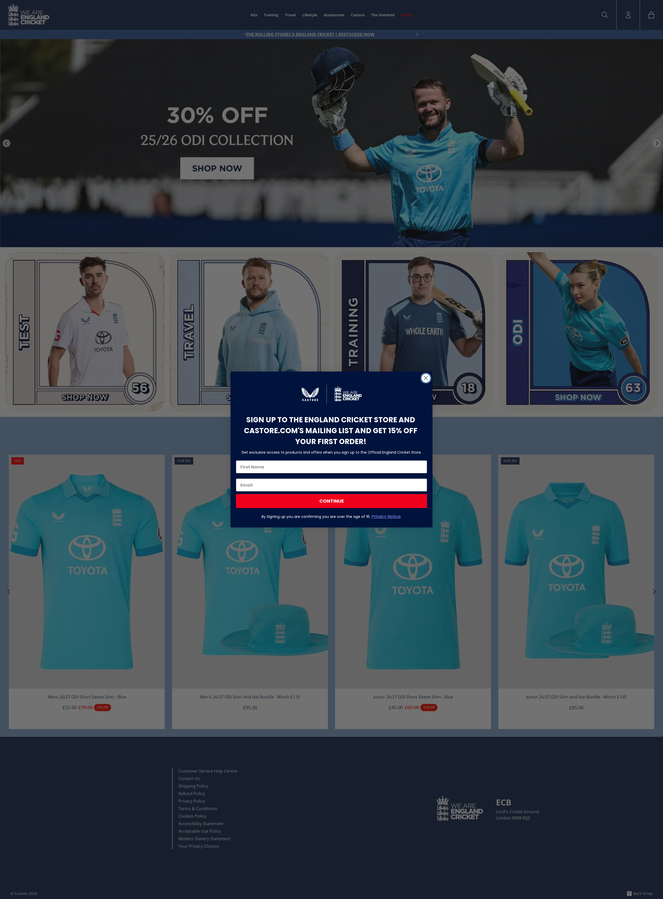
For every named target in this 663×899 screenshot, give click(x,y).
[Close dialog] (425, 378)
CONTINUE (331, 501)
